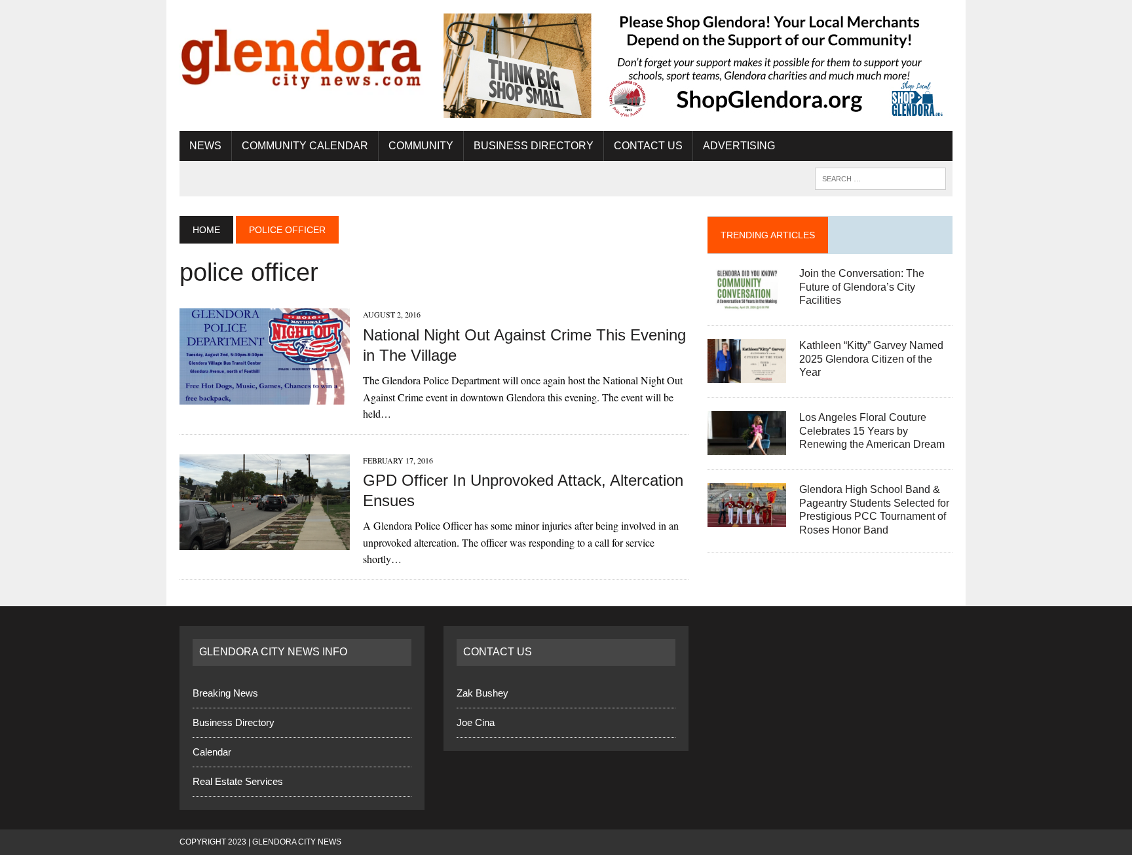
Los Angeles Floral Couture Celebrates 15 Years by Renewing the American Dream (872, 431)
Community (420, 145)
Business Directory (534, 145)
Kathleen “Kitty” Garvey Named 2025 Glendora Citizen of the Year (871, 359)
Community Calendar (305, 145)
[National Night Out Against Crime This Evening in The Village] (264, 396)
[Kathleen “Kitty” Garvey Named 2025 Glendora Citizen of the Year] (747, 374)
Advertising (739, 145)
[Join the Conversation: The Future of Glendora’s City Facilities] (747, 302)
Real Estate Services (238, 781)
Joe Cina (476, 722)
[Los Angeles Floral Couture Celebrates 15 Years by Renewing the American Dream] (747, 446)
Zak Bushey (482, 693)
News (205, 145)
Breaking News (225, 693)
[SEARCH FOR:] (880, 177)
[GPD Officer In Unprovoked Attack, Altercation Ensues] (264, 541)
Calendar (212, 751)
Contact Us (648, 145)
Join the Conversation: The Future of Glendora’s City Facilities (861, 287)
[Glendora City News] (301, 54)
